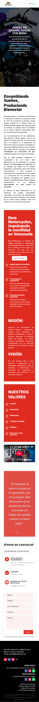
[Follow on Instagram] (12, 659)
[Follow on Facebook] (9, 659)
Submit (28, 632)
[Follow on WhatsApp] (33, 670)
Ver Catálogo (19, 258)
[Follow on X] (16, 659)
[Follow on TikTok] (5, 659)
